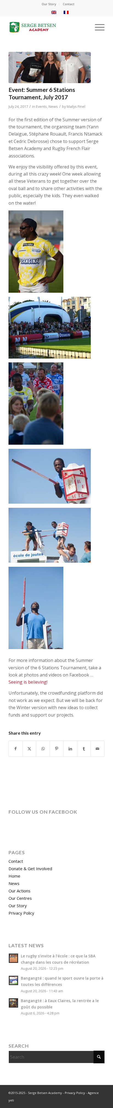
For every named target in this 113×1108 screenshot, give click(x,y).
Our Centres (20, 898)
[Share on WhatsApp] (43, 748)
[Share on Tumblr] (84, 748)
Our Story (49, 4)
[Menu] (96, 27)
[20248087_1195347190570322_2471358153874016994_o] (50, 67)
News (53, 106)
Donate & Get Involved (30, 868)
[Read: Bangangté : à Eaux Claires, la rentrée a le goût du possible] (13, 1003)
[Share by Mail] (97, 748)
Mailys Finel (76, 106)
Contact (68, 4)
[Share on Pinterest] (56, 748)
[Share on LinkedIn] (70, 748)
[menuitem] (49, 4)
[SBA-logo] (47, 27)
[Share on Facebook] (15, 748)
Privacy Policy (21, 913)
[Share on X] (29, 748)
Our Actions (19, 890)
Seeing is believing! (28, 682)
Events (41, 106)
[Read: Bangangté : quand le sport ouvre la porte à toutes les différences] (13, 980)
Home (14, 876)
